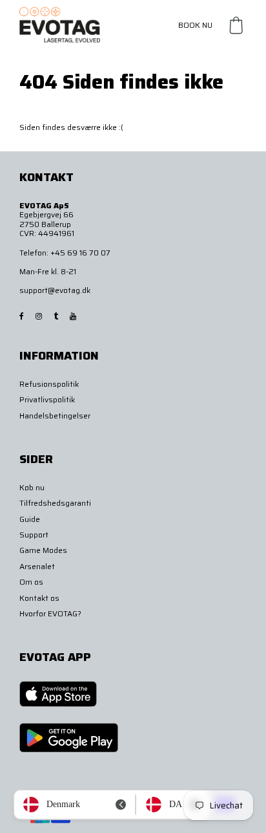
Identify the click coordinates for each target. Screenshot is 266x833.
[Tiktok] (57, 316)
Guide (29, 519)
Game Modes (43, 550)
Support (33, 534)
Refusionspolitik (49, 384)
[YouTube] (74, 316)
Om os (31, 582)
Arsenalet (37, 566)
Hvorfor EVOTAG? (50, 613)
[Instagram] (40, 316)
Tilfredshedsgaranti (55, 503)
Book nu (195, 25)
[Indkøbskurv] (236, 25)
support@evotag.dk (54, 290)
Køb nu (32, 487)
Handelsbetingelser (54, 415)
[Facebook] (22, 316)
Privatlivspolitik (47, 399)
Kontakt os (39, 598)
